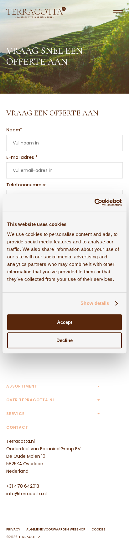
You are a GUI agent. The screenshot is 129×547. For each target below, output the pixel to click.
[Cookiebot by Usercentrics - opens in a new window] (94, 202)
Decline (64, 340)
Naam (14, 130)
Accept (64, 322)
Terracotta (29, 537)
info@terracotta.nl (26, 494)
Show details (94, 303)
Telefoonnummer (26, 185)
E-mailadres (22, 157)
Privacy (13, 529)
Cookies (98, 529)
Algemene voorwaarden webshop (55, 529)
